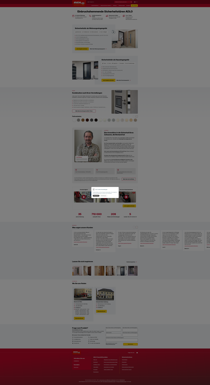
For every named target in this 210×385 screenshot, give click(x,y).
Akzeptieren (96, 195)
